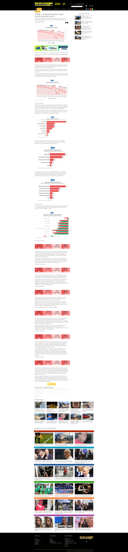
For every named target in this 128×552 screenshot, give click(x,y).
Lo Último (39, 9)
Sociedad (69, 9)
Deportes (64, 9)
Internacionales (57, 9)
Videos (51, 539)
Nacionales (49, 9)
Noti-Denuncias (53, 541)
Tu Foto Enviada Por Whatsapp (56, 543)
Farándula (74, 9)
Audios (51, 538)
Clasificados (81, 9)
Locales (44, 9)
